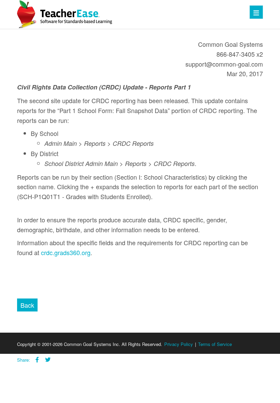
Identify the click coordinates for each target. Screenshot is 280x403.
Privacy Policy (178, 344)
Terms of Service (215, 344)
